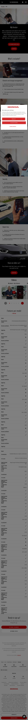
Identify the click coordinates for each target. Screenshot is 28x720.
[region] (14, 117)
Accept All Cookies (14, 122)
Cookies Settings (13, 126)
